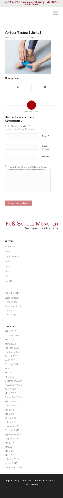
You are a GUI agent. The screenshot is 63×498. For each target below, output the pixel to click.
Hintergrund (11, 301)
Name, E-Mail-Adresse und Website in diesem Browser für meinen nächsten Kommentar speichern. (28, 169)
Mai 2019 (10, 401)
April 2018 (10, 417)
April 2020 (10, 388)
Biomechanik (12, 297)
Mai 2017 (10, 450)
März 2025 (10, 331)
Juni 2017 (10, 446)
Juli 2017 (9, 442)
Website (45, 156)
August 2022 (11, 356)
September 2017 (13, 434)
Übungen (9, 310)
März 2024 (10, 343)
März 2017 (10, 454)
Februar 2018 (12, 421)
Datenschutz (26, 480)
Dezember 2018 (13, 405)
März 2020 (10, 393)
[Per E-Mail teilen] (45, 87)
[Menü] (54, 13)
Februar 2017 (12, 459)
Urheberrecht (32, 484)
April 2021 (10, 376)
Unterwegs (10, 314)
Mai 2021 (10, 372)
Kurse (7, 251)
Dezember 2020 (13, 380)
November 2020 (13, 384)
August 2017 (11, 438)
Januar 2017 (11, 463)
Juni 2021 (10, 368)
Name (45, 135)
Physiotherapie (12, 256)
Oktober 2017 (12, 430)
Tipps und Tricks (13, 305)
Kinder (8, 261)
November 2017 (13, 426)
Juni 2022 (10, 360)
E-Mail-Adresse (46, 147)
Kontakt (8, 281)
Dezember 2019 (13, 397)
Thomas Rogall (29, 37)
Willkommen (10, 246)
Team (7, 266)
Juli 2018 (9, 409)
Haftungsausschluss (45, 480)
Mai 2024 (10, 339)
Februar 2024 (12, 347)
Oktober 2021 (12, 364)
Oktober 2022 (12, 351)
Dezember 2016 (13, 467)
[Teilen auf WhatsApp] (18, 87)
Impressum (11, 480)
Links (7, 271)
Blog (7, 276)
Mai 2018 (10, 413)
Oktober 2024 (12, 335)
